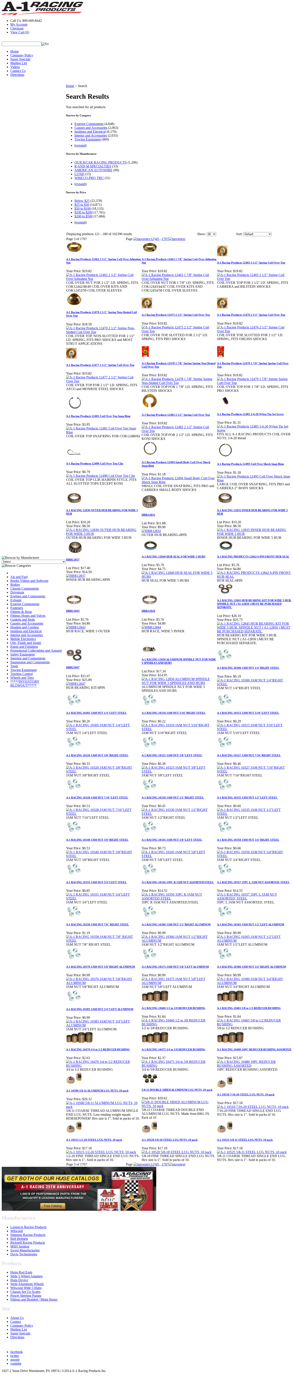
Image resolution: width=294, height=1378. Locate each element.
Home (14, 51)
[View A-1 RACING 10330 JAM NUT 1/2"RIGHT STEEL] (179, 814)
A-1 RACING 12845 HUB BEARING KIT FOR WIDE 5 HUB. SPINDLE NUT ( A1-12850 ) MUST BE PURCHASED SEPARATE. (254, 604)
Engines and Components (27, 596)
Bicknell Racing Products (27, 1242)
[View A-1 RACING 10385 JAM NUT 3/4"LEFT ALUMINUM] (103, 1025)
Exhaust (15, 600)
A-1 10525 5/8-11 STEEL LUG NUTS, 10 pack (245, 1139)
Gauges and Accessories (26, 623)
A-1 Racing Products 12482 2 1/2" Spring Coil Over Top (176, 414)
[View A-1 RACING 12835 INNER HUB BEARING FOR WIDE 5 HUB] (254, 534)
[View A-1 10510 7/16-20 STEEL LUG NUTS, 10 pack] (253, 1107)
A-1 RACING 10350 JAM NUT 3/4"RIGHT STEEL (248, 839)
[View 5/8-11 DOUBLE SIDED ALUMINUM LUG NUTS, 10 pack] (179, 1106)
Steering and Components (27, 658)
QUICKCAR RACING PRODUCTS (100, 162)
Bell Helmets (19, 1239)
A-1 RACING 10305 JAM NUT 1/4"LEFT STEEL (96, 712)
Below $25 (82, 201)
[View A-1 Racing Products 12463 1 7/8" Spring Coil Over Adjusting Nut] (179, 279)
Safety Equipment (22, 654)
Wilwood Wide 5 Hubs (26, 1288)
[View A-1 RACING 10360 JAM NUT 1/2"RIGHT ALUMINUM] (179, 940)
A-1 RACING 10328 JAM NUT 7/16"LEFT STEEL (97, 797)
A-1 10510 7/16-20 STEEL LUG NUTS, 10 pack (245, 1094)
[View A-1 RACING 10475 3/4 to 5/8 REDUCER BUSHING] (179, 1065)
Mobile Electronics (23, 639)
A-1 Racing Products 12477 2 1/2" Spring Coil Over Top (100, 365)
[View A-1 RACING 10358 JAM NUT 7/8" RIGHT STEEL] (103, 940)
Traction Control (21, 674)
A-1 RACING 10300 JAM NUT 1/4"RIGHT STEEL (248, 667)
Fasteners (16, 608)
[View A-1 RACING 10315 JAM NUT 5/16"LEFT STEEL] (254, 729)
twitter (14, 1356)
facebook (16, 1352)
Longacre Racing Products (28, 1227)
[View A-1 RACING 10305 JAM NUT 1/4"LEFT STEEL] (103, 729)
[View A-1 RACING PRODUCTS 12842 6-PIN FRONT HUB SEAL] (254, 576)
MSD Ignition (19, 1246)
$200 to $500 (83, 216)
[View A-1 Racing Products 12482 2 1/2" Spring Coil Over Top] (179, 431)
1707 (165, 239)
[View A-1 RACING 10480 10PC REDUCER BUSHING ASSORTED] (254, 1065)
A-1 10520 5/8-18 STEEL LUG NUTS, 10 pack (170, 1139)
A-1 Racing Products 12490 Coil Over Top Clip (94, 463)
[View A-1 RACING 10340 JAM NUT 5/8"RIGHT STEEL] (103, 856)
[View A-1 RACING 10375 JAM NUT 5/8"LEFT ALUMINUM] (179, 983)
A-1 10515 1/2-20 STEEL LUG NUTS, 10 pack (94, 1139)
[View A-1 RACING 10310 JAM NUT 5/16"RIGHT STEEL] (179, 729)
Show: (201, 234)
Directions (17, 75)
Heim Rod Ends (21, 1272)
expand (80, 145)
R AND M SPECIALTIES (92, 166)
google (15, 1359)
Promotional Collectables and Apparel (36, 650)
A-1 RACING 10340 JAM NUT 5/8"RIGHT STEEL (97, 839)
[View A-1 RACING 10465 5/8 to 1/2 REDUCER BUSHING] (254, 1024)
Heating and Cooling (24, 627)
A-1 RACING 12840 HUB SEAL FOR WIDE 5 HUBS (173, 556)
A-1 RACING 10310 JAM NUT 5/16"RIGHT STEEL (174, 712)
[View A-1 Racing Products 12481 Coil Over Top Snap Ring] (103, 432)
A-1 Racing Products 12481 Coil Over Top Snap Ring (98, 416)
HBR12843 (73, 610)
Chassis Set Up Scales (25, 1292)
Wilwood (16, 1231)
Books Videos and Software (29, 581)
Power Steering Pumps (25, 1295)
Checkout (16, 28)
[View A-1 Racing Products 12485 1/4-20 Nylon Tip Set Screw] (254, 430)
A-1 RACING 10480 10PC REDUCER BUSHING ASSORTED (254, 1049)
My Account (18, 24)
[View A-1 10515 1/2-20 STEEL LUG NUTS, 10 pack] (101, 1152)
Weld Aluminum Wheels (27, 1284)
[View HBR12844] (151, 627)
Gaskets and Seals (22, 619)
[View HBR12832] (151, 531)
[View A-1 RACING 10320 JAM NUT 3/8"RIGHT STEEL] (103, 771)
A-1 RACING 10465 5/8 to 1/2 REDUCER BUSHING (249, 1008)
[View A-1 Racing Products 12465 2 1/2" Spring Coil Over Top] (254, 279)
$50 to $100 (82, 208)
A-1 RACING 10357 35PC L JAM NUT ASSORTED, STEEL (253, 882)
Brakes (15, 584)
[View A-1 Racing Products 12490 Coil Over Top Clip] (100, 476)
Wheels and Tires (22, 678)
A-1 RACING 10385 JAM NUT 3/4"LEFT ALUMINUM (99, 1009)
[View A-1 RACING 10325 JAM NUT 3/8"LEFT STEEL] (179, 771)
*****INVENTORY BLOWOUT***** (24, 683)
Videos (15, 67)
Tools (14, 666)
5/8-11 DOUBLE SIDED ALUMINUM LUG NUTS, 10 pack (177, 1089)
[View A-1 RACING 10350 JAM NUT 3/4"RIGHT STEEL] (254, 856)
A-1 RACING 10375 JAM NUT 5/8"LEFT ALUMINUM (175, 966)
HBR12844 (148, 610)
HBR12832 (148, 514)
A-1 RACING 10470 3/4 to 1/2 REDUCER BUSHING (98, 1049)
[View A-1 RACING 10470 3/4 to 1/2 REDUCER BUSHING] (103, 1065)
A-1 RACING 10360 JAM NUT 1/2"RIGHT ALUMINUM (176, 924)
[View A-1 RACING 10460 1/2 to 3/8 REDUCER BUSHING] (179, 1024)
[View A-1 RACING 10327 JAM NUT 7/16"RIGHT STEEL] (254, 771)
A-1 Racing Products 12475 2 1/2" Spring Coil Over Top (176, 314)
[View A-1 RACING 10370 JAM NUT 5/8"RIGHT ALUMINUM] (103, 983)
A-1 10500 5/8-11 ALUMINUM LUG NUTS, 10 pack (97, 1090)
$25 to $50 (81, 204)
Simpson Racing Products (27, 1235)
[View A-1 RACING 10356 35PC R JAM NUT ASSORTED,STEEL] (179, 898)
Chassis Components (24, 588)
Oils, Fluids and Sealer (25, 643)
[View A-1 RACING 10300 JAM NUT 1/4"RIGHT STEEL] (254, 684)
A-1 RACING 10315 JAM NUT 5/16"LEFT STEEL (248, 712)
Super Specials (20, 59)
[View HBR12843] (75, 627)
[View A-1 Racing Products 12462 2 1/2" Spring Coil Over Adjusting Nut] (103, 279)
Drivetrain (17, 592)
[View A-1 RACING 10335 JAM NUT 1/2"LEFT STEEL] (254, 814)
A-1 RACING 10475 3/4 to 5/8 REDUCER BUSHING (173, 1049)
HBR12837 (73, 559)
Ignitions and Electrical (26, 631)
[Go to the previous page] (141, 239)
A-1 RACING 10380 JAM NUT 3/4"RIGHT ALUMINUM (251, 966)
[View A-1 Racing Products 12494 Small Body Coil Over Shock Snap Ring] (179, 482)
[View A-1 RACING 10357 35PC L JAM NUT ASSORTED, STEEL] (254, 898)
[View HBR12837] (75, 576)
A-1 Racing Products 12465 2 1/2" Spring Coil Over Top (251, 262)
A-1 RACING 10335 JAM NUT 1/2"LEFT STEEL (247, 797)
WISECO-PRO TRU (89, 178)
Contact (15, 1321)
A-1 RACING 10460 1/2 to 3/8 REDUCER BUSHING (173, 1008)
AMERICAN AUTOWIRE (93, 170)
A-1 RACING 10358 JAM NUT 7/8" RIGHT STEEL (97, 924)
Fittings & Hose (21, 612)
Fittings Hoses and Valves (27, 615)
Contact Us (18, 71)
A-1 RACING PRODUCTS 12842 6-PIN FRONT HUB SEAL (253, 556)
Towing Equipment (23, 670)
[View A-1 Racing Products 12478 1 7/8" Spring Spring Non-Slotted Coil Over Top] (179, 383)
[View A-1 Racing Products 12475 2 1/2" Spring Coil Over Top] (179, 331)
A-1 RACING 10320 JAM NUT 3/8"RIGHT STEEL (97, 755)
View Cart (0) (19, 32)
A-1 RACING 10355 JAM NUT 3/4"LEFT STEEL (96, 882)
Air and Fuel (19, 577)
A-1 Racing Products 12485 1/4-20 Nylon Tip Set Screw (250, 414)
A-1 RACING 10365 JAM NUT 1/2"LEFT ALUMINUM (250, 924)
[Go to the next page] (177, 239)
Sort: (239, 234)
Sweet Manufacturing (25, 1250)
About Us (17, 1318)
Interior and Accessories (26, 635)
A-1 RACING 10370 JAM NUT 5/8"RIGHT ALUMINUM (100, 966)
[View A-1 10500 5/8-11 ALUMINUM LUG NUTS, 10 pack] (103, 1107)
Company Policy (21, 55)
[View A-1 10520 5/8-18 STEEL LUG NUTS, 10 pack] (177, 1152)
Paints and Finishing (24, 646)
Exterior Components (24, 604)
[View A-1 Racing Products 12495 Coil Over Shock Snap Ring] (254, 480)
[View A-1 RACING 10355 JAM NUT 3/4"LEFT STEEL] (103, 898)
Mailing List (18, 63)
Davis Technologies (23, 1254)
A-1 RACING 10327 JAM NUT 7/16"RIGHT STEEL (249, 755)
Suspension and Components (30, 662)
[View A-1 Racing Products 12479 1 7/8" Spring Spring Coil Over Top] (254, 383)
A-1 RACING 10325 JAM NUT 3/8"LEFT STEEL (172, 755)
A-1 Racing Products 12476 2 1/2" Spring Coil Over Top (251, 314)
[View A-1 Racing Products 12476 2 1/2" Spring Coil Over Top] (254, 331)
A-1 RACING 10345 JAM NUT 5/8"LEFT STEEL (172, 839)
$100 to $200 (83, 212)
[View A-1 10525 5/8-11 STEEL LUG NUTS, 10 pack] (252, 1152)
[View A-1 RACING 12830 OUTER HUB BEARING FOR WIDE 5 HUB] (103, 534)
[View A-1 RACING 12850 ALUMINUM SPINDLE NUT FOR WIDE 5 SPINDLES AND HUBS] (179, 683)
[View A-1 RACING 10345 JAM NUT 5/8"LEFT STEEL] (179, 856)
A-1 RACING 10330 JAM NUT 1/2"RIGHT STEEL (173, 797)
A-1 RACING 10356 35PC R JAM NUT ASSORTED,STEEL (178, 882)
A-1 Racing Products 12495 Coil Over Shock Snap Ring (250, 464)
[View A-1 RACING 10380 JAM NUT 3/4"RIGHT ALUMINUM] (254, 983)
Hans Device (19, 1280)
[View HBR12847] (75, 684)
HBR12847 (73, 667)
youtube (15, 1363)
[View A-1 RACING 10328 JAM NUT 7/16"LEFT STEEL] (103, 814)
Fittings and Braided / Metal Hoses (33, 1299)
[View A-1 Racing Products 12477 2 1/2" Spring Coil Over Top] (103, 381)
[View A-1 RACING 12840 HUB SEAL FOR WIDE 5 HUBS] (179, 576)
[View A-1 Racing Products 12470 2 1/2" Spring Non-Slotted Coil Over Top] (103, 332)
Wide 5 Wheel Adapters (26, 1276)
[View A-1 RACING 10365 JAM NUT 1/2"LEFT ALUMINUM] (254, 940)
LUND (79, 174)
